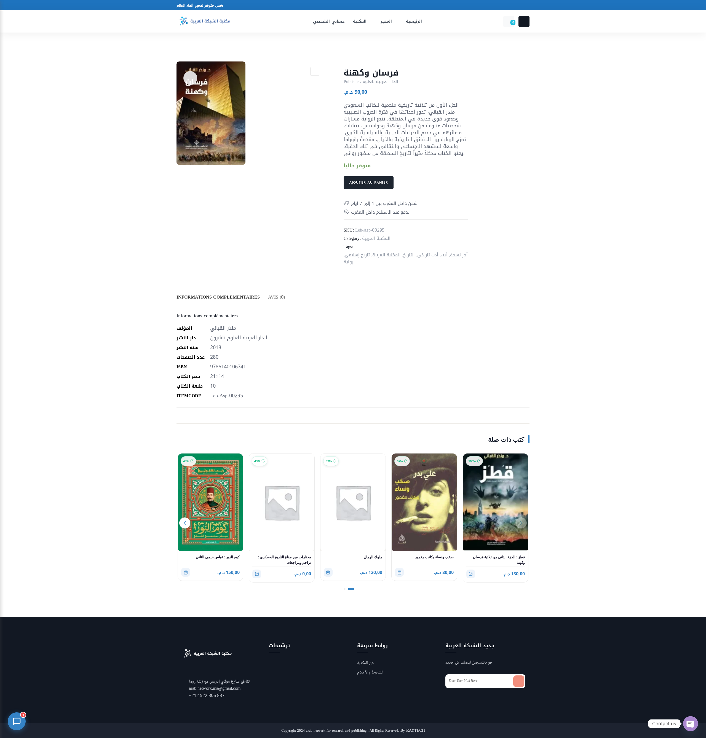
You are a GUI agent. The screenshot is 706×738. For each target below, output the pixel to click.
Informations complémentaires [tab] (218, 297)
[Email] (387, 6)
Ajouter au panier (368, 182)
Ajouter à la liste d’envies (190, 78)
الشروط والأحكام (370, 673)
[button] (315, 71)
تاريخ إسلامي (357, 255)
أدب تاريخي (427, 255)
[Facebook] (355, 6)
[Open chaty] (690, 723)
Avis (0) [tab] (276, 297)
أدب (444, 255)
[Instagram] (366, 6)
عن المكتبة (365, 663)
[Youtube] (376, 6)
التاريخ (409, 255)
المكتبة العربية (376, 238)
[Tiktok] (397, 6)
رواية (348, 261)
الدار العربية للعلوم (380, 81)
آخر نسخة (459, 255)
